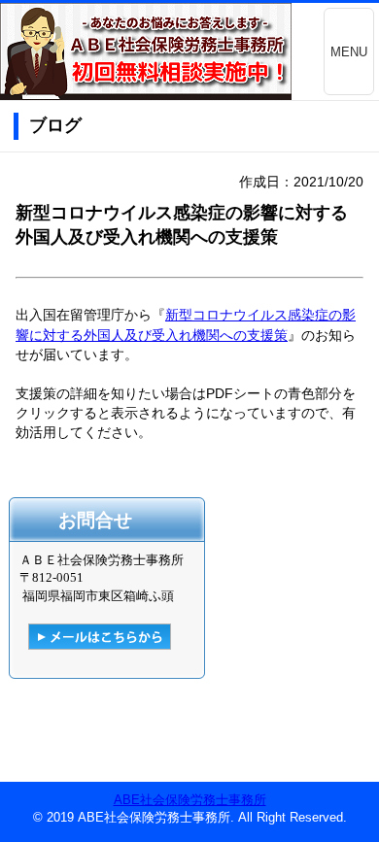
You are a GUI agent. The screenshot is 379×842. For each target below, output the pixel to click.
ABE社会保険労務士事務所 (190, 799)
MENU (348, 52)
